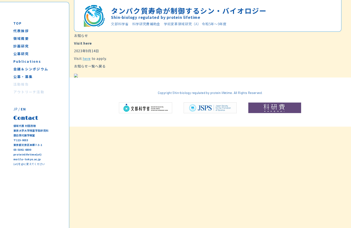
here (87, 58)
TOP (17, 23)
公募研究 (21, 53)
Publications (27, 61)
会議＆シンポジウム (30, 69)
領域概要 (21, 38)
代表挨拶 (21, 30)
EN (23, 109)
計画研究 (21, 46)
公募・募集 (23, 76)
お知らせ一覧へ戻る (90, 66)
